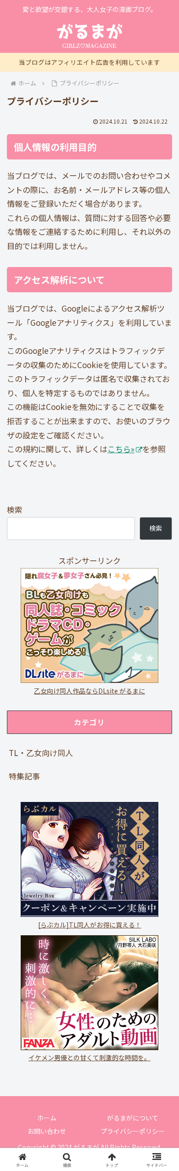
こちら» (120, 449)
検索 (14, 509)
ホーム (46, 1117)
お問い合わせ (47, 1131)
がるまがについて (132, 1117)
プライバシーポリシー (133, 1131)
